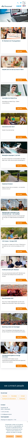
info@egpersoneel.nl (7, 414)
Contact (23, 396)
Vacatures (4, 396)
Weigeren (19, 436)
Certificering (22, 398)
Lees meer (19, 51)
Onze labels (14, 396)
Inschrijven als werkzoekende (9, 398)
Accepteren (10, 436)
